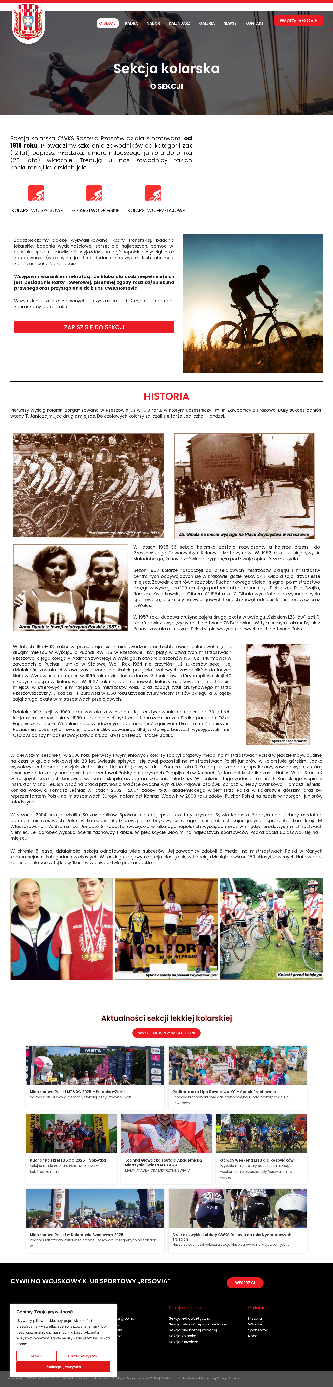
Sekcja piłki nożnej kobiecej (193, 1330)
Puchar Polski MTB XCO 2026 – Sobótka (68, 1160)
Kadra (131, 23)
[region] (63, 1340)
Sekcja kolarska (182, 1335)
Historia (255, 1318)
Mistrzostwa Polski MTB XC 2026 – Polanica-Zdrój (77, 1091)
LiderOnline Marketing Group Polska (209, 1378)
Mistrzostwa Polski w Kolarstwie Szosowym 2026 (76, 1234)
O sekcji (107, 23)
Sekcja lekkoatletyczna (189, 1318)
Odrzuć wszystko (82, 1356)
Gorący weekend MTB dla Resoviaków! (257, 1160)
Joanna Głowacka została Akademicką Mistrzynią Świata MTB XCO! (163, 1162)
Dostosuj (35, 1356)
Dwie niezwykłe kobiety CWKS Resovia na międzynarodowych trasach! (232, 1237)
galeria (207, 23)
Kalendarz (179, 23)
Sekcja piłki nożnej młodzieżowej (198, 1324)
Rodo (253, 1335)
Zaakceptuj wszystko (63, 1367)
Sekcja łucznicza (183, 1341)
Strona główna (121, 1318)
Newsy (230, 23)
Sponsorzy (257, 1330)
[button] (245, 1282)
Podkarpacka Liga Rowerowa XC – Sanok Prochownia (224, 1091)
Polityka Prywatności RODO (135, 1378)
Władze (255, 1324)
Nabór (153, 23)
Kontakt (254, 23)
